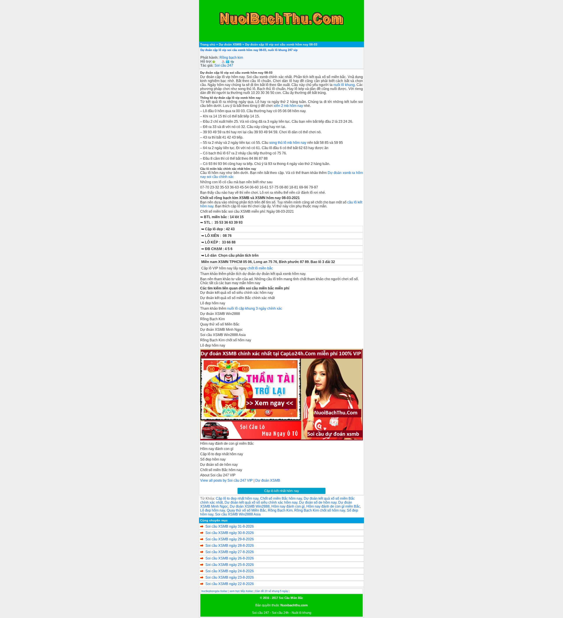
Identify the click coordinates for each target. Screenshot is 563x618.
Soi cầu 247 (223, 65)
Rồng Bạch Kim (280, 510)
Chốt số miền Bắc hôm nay (281, 498)
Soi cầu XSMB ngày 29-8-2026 (229, 539)
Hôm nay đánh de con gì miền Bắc (333, 506)
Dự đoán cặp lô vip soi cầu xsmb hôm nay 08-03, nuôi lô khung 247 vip (249, 50)
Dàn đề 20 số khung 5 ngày (271, 591)
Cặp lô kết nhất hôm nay (281, 491)
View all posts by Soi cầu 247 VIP (226, 480)
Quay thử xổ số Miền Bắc (246, 510)
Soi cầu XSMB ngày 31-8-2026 (229, 526)
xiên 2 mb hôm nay (288, 106)
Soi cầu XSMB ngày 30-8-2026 (229, 533)
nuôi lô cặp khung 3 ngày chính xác (254, 308)
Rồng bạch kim (231, 57)
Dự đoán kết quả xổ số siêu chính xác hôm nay (261, 502)
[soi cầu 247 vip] (281, 395)
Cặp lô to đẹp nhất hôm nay (237, 498)
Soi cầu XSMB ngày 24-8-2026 (229, 571)
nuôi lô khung (344, 85)
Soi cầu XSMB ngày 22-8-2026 (229, 584)
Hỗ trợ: (206, 61)
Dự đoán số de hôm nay (317, 502)
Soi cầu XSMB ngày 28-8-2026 (229, 545)
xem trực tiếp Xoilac (241, 591)
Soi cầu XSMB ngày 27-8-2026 (229, 552)
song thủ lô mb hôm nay (287, 142)
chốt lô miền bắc (260, 268)
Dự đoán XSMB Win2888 (250, 506)
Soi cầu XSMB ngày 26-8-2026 (229, 558)
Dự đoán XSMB (230, 44)
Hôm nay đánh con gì (288, 506)
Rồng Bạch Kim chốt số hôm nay (319, 510)
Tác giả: (207, 65)
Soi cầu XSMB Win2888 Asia (238, 514)
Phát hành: (209, 57)
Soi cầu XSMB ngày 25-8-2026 (229, 565)
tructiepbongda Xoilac (214, 591)
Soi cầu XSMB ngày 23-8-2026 (229, 577)
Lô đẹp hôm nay (212, 510)
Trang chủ (207, 44)
